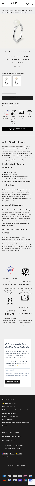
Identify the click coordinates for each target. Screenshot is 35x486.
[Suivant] (29, 51)
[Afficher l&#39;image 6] (19, 51)
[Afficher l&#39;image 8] (23, 51)
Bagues (11, 10)
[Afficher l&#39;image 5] (17, 51)
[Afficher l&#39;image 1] (9, 51)
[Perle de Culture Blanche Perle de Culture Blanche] (6, 81)
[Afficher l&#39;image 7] (21, 51)
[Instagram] (7, 457)
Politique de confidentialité (10, 416)
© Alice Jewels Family (17, 465)
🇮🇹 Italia (12, 454)
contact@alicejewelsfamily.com (11, 436)
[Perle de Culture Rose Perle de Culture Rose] (16, 81)
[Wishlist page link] (27, 4)
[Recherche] (24, 3)
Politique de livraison (8, 407)
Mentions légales (7, 419)
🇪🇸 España (19, 454)
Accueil (4, 10)
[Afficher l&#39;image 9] (25, 51)
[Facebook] (3, 457)
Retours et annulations (9, 413)
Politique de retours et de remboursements (15, 410)
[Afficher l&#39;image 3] (13, 51)
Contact (4, 426)
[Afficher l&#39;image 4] (15, 51)
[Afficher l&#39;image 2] (11, 51)
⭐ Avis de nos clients (9, 403)
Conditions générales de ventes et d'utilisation (16, 423)
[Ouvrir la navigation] (3, 3)
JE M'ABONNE (12, 381)
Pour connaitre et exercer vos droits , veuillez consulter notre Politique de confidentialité (17, 374)
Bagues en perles (20, 10)
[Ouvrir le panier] (32, 4)
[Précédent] (5, 51)
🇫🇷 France (5, 454)
